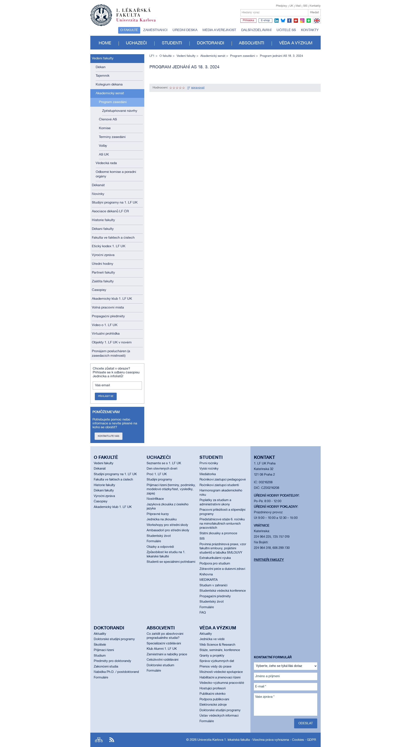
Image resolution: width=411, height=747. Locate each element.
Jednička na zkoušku (162, 519)
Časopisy (99, 290)
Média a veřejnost (219, 30)
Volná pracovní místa (108, 307)
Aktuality (100, 633)
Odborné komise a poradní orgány (116, 174)
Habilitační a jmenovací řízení (220, 677)
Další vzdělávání (256, 30)
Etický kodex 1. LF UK (108, 246)
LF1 (152, 56)
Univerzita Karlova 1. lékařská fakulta (223, 739)
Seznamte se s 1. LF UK (164, 463)
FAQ (203, 612)
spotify (309, 20)
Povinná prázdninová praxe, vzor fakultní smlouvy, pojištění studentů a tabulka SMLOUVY (223, 548)
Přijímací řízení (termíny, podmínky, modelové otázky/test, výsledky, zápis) (171, 489)
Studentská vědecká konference (223, 590)
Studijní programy (159, 479)
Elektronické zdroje (213, 704)
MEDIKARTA (209, 579)
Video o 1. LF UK (105, 325)
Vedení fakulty (102, 58)
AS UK (104, 154)
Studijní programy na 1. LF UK (115, 202)
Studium (100, 655)
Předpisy (281, 6)
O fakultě (129, 30)
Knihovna (206, 574)
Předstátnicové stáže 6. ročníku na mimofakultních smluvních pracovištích (222, 523)
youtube (296, 20)
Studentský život (159, 535)
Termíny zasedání (112, 137)
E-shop (265, 20)
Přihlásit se (105, 396)
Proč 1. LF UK (157, 474)
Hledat (314, 12)
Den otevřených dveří (162, 468)
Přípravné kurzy (158, 514)
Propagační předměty (108, 316)
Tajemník (102, 75)
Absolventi (251, 43)
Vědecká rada (106, 163)
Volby (103, 145)
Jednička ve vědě (212, 639)
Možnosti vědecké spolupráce (221, 672)
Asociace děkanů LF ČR (110, 211)
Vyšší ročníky (209, 468)
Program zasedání (113, 102)
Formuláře (154, 541)
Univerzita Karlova (139, 22)
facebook (289, 20)
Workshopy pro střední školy (167, 525)
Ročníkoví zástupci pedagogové (223, 479)
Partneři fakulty (103, 272)
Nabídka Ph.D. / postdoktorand (116, 672)
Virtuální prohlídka (106, 333)
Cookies (298, 739)
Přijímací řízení (104, 650)
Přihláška (248, 20)
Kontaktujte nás (108, 436)
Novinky (98, 194)
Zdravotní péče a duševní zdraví (222, 568)
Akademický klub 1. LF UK (112, 298)
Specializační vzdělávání (164, 643)
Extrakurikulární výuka (215, 558)
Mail (298, 6)
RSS (111, 739)
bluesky (283, 20)
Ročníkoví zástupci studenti (219, 485)
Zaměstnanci (155, 30)
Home (105, 43)
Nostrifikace (155, 498)
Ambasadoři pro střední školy (168, 530)
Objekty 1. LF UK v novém (112, 342)
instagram (302, 20)
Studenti (172, 43)
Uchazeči (136, 43)
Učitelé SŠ (286, 30)
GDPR (311, 739)
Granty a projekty (212, 655)
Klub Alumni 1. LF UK (162, 648)
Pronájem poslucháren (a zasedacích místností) (111, 353)
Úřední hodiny (102, 263)
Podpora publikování (214, 699)
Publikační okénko (213, 693)
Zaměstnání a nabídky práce (167, 654)
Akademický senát (110, 93)
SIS (305, 6)
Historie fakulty (103, 220)
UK (291, 6)
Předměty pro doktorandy (112, 661)
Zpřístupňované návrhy (119, 110)
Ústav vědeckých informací (219, 715)
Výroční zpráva (103, 255)
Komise (105, 128)
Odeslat (305, 723)
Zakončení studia (106, 666)
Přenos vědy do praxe (215, 666)
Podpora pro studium (215, 563)
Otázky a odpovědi (160, 546)
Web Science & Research (217, 644)
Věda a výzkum (295, 43)
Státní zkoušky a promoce (218, 533)
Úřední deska (185, 30)
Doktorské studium (160, 665)
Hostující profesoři (213, 688)
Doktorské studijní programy (114, 639)
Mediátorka (208, 474)
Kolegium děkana (109, 84)
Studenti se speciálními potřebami (171, 561)
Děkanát (98, 185)
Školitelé (100, 644)
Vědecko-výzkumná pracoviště (222, 682)
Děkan (101, 67)
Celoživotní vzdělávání (162, 659)
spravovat (197, 87)
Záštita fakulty (103, 281)
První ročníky (209, 463)
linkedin (276, 20)
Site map (99, 739)
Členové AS (108, 119)
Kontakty (315, 6)
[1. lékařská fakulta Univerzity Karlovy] (123, 13)
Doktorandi (210, 43)
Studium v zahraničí (213, 585)
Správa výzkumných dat (217, 661)
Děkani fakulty (103, 229)
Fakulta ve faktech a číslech (113, 237)
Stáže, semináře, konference (220, 650)
